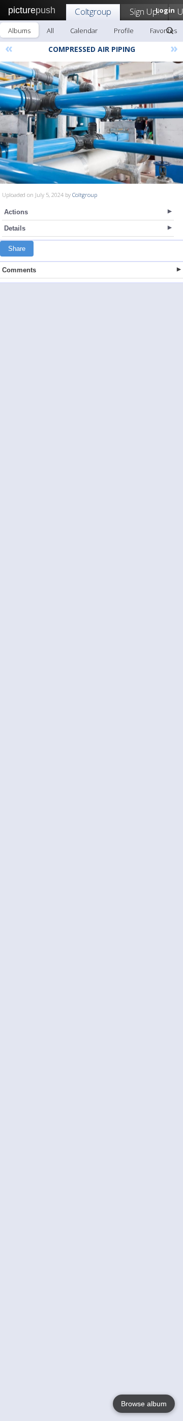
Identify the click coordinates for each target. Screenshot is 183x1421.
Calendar (84, 30)
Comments (19, 270)
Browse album (144, 1404)
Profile (124, 30)
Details (14, 228)
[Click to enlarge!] (91, 123)
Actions (16, 212)
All (50, 30)
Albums (19, 30)
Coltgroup (93, 11)
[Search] (170, 30)
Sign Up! (144, 11)
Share (16, 248)
